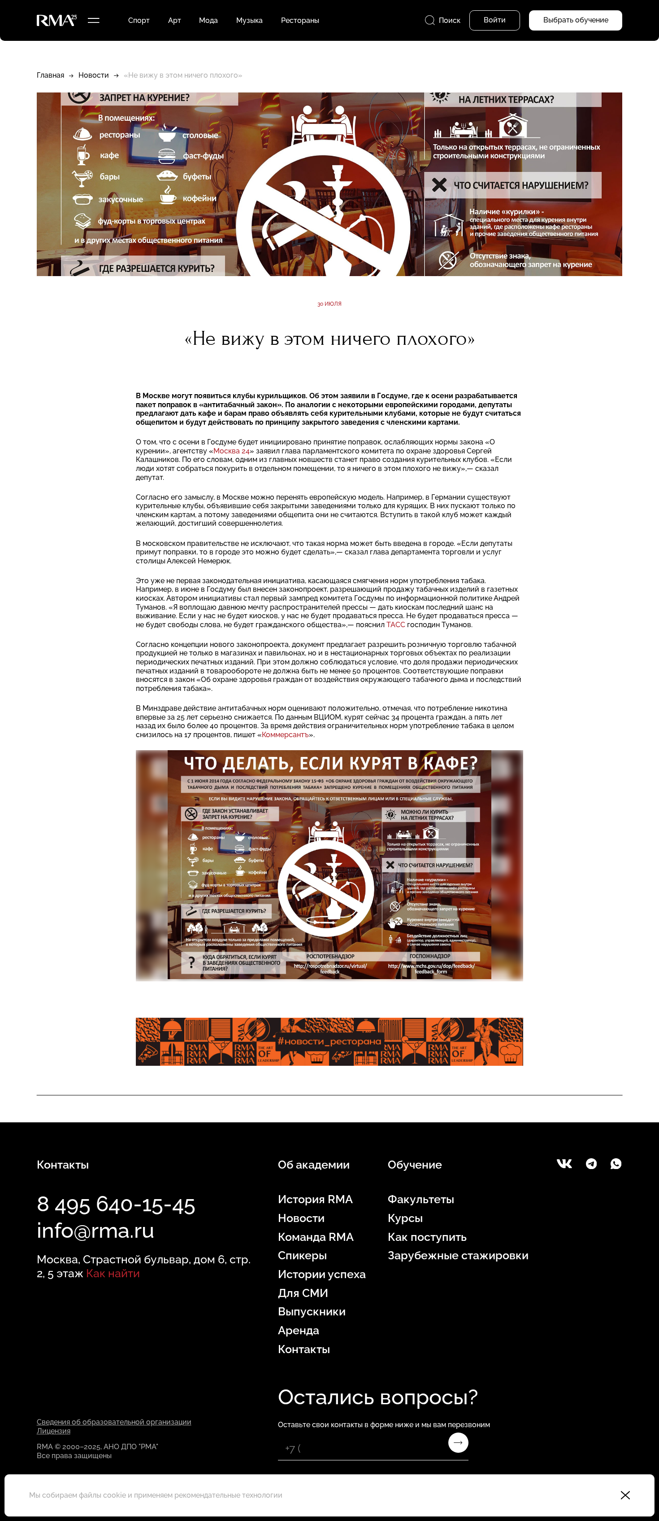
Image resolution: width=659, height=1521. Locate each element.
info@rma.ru (95, 1230)
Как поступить (427, 1237)
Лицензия (53, 1431)
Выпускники (312, 1311)
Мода (208, 20)
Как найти (113, 1273)
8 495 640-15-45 (116, 1203)
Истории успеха (322, 1274)
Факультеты (421, 1199)
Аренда (298, 1330)
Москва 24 (231, 451)
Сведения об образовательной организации (114, 1422)
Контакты (304, 1349)
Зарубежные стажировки (458, 1255)
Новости (93, 75)
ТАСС (395, 624)
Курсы (405, 1218)
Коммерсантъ (285, 734)
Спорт (139, 20)
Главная (50, 75)
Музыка (249, 20)
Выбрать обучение (575, 20)
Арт (174, 20)
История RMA (315, 1199)
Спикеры (302, 1255)
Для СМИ (303, 1293)
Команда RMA (316, 1237)
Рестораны (300, 20)
